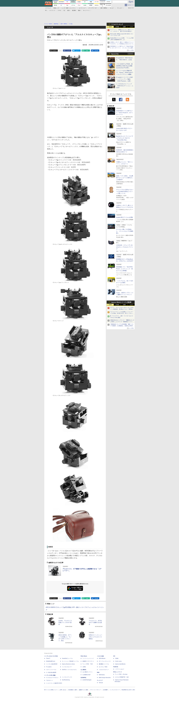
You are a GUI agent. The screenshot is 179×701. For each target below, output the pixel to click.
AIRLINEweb (102, 658)
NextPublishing (66, 680)
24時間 (117, 26)
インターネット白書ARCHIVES (54, 683)
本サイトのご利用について (51, 689)
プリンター (120, 8)
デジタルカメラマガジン (52, 677)
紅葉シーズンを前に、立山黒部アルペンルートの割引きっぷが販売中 (124, 177)
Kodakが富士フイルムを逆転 (124, 217)
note (87, 50)
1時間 (110, 26)
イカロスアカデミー (104, 669)
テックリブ (100, 680)
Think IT (48, 658)
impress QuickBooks (120, 664)
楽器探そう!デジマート (88, 661)
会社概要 (105, 689)
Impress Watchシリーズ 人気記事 (121, 302)
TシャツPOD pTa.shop (121, 674)
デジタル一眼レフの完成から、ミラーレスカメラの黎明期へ (124, 231)
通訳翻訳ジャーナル (104, 664)
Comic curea (118, 661)
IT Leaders (49, 666)
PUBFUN (115, 666)
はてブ (77, 50)
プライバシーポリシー (95, 689)
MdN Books (102, 674)
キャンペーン (86, 10)
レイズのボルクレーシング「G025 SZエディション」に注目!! (124, 85)
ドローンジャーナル (51, 669)
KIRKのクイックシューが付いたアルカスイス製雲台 (95, 636)
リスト (60, 50)
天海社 (116, 658)
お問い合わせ (62, 689)
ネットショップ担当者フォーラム (70, 661)
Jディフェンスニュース (105, 661)
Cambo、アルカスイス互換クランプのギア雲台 (65, 622)
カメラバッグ (82, 8)
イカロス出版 (100, 656)
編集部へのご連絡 (83, 689)
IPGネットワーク (117, 672)
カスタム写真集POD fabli (122, 677)
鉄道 (68, 10)
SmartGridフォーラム (67, 658)
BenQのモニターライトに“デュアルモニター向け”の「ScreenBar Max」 (124, 138)
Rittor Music (84, 656)
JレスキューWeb (103, 666)
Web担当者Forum (50, 661)
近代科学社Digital (87, 680)
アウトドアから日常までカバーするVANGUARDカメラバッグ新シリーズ (124, 191)
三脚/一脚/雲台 (103, 8)
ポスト (54, 50)
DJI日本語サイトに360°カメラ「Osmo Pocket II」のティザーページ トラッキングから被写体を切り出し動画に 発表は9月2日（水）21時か (122, 48)
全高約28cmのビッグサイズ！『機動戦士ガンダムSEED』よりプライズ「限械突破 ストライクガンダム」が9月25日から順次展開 (122, 321)
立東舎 (84, 666)
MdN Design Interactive (105, 677)
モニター (112, 8)
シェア (68, 50)
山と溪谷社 (83, 669)
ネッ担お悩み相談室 (51, 672)
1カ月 (131, 26)
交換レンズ (56, 8)
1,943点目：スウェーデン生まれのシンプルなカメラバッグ (124, 247)
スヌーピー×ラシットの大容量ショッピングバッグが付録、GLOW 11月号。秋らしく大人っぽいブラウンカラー (122, 313)
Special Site (115, 54)
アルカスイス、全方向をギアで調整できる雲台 (95, 622)
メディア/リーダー (92, 8)
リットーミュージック (88, 658)
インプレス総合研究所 (51, 664)
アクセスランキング (117, 24)
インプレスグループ (115, 689)
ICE (114, 656)
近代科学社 (83, 677)
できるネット (49, 680)
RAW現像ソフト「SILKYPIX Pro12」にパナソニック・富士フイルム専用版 (124, 268)
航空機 (74, 10)
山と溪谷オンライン (88, 672)
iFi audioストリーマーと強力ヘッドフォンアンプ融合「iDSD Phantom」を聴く (124, 79)
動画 (79, 10)
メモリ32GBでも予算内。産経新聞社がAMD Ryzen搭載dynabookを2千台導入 (124, 65)
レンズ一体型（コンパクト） (69, 8)
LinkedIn (96, 50)
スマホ (59, 10)
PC (46, 10)
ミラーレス (48, 8)
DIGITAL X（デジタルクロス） (69, 669)
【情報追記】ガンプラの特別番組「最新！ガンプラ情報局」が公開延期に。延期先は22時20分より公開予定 (122, 326)
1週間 (124, 26)
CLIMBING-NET (87, 674)
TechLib (101, 682)
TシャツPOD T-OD (88, 664)
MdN (98, 672)
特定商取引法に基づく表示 (128, 689)
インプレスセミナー (67, 666)
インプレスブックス (67, 677)
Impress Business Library (68, 664)
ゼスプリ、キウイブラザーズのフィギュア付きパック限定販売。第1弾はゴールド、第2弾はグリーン (122, 309)
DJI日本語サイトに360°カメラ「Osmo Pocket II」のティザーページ (124, 112)
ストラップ (52, 10)
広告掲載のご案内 (72, 689)
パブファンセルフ (119, 669)
